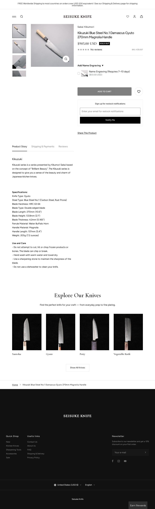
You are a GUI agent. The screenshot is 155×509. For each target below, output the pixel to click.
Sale (8, 457)
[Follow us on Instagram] (119, 461)
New (8, 442)
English (88, 485)
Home (15, 385)
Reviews (63, 146)
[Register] (145, 452)
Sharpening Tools (13, 450)
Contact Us (32, 442)
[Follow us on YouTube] (125, 461)
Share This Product (87, 133)
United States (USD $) (67, 485)
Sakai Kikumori (86, 27)
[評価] (127, 16)
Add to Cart (104, 91)
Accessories (11, 453)
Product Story (19, 146)
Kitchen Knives (12, 446)
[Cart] (141, 16)
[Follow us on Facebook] (112, 461)
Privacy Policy (33, 457)
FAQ (29, 450)
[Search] (21, 16)
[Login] (134, 16)
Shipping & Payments (42, 146)
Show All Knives (77, 367)
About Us (31, 446)
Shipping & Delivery (35, 453)
